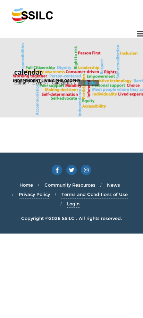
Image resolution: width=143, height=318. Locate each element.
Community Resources (69, 185)
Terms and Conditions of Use (94, 194)
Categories (62, 82)
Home (20, 82)
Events (38, 82)
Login (73, 203)
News (113, 185)
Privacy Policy (34, 194)
